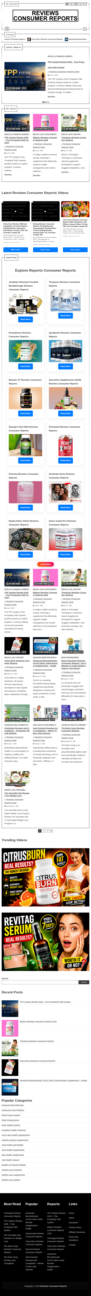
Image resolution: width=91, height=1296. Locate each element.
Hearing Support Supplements (15, 1140)
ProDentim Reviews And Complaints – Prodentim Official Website (16, 730)
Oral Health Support (10, 1160)
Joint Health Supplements (13, 1150)
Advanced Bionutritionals (45, 657)
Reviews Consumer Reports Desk (64, 72)
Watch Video (15, 250)
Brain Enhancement (70, 657)
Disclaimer (73, 1223)
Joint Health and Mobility (44, 725)
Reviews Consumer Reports (53, 1286)
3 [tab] (48, 102)
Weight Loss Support (71, 134)
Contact (72, 1245)
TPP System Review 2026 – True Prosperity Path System (16, 140)
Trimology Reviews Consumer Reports (37, 1041)
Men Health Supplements (13, 1155)
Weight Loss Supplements (45, 134)
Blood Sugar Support (11, 1115)
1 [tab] (43, 102)
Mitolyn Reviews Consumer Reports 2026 (38, 1021)
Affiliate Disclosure (77, 1232)
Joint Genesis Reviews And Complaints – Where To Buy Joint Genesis (45, 730)
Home (71, 1213)
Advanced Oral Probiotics (16, 725)
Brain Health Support (11, 1125)
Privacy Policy (75, 1227)
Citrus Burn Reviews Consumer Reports (37, 1061)
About (71, 1218)
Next (51, 831)
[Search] (85, 29)
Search (5, 978)
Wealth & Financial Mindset (60, 56)
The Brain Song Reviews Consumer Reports (12, 1249)
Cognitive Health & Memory (73, 725)
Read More (51, 96)
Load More (46, 564)
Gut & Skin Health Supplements (16, 1135)
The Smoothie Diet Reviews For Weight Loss (13, 1238)
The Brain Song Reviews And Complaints (11, 1260)
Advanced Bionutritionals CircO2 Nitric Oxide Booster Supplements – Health (42, 39)
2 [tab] (46, 102)
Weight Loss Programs (14, 790)
